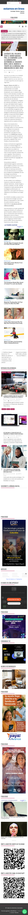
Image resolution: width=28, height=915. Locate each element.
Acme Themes (14, 912)
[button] (24, 911)
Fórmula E (11, 400)
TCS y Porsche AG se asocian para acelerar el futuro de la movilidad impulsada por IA (11, 471)
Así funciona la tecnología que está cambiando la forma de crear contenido (13, 433)
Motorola (16, 437)
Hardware (4, 409)
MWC (12, 42)
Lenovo (11, 437)
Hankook (17, 400)
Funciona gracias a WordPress (8, 911)
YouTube (18, 157)
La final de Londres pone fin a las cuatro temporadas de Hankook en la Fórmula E (13, 396)
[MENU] (1, 27)
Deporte (9, 372)
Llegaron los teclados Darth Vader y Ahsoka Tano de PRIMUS (21, 354)
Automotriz (3, 42)
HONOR (12, 72)
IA (4, 198)
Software (12, 409)
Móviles (8, 42)
